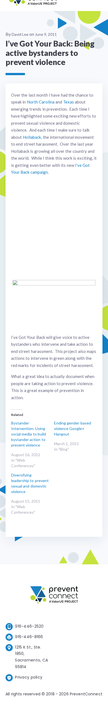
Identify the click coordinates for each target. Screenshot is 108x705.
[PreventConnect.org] (33, 5)
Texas (68, 101)
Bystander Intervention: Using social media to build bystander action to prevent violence (28, 434)
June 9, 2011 (46, 34)
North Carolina (41, 101)
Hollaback (32, 137)
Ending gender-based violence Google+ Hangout (72, 428)
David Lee (20, 34)
